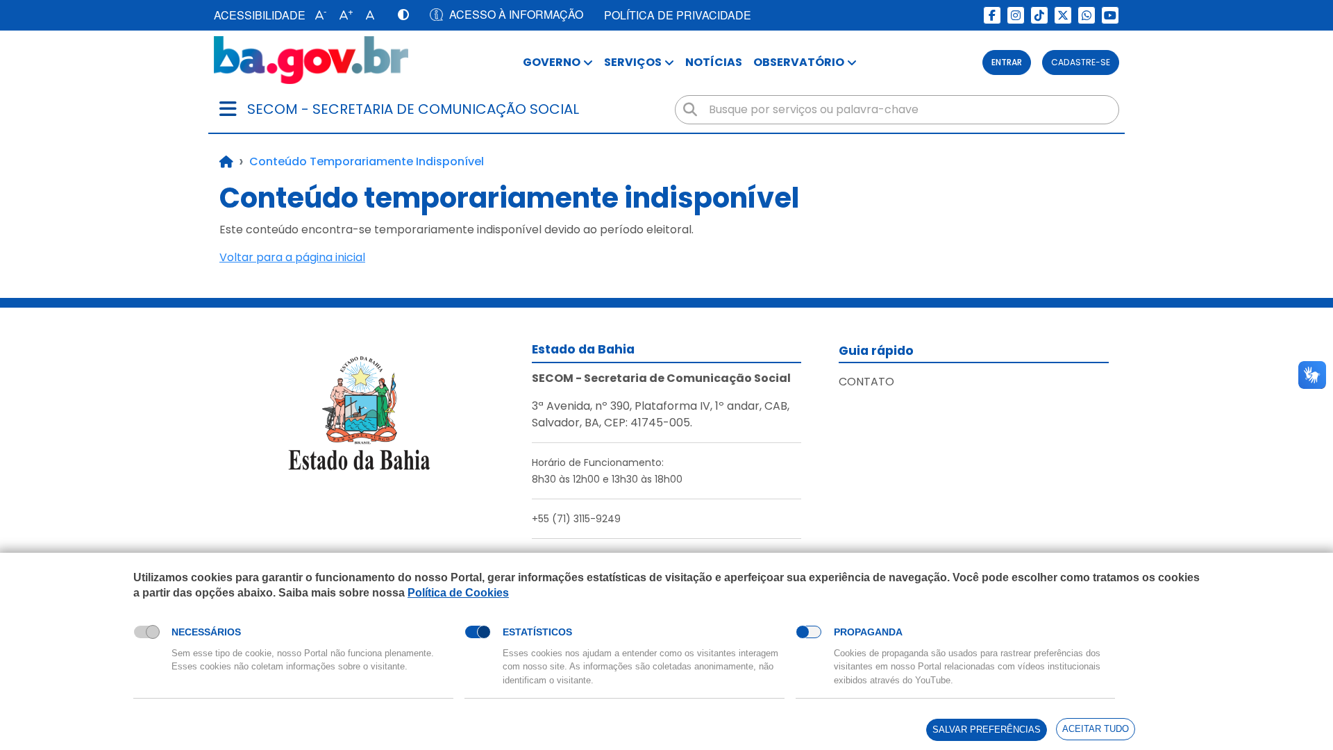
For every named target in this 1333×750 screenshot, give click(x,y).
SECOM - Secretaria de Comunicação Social (413, 109)
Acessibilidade (259, 15)
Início (226, 162)
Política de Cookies (458, 593)
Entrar (1006, 62)
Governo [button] (551, 62)
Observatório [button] (798, 62)
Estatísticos (537, 632)
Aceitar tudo (1095, 729)
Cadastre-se (1080, 62)
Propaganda (868, 632)
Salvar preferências (986, 729)
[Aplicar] (690, 109)
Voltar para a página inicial (292, 257)
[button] (317, 15)
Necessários (206, 632)
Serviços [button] (633, 62)
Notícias (713, 62)
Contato (866, 382)
